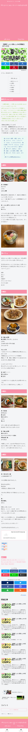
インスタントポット (20, 559)
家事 (24, 562)
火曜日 (12, 91)
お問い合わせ (8, 726)
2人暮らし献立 (11, 559)
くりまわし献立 (5, 562)
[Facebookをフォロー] (7, 586)
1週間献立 (4, 559)
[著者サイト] (7, 582)
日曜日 (12, 87)
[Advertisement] (14, 23)
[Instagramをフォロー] (20, 586)
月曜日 (12, 89)
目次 (12, 78)
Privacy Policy (20, 726)
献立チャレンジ (14, 81)
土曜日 (12, 83)
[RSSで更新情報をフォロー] (20, 590)
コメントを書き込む (14, 709)
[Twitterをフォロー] (20, 582)
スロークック (13, 562)
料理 (3, 564)
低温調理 (19, 562)
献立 (7, 564)
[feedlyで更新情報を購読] (7, 590)
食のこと (4, 557)
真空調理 (12, 564)
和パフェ (13, 85)
